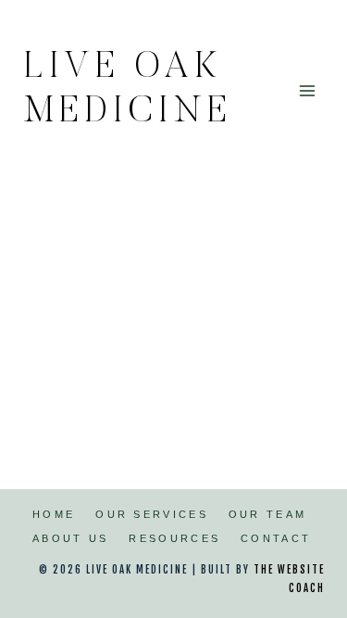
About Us (70, 538)
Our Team (267, 514)
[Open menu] (307, 90)
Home (53, 514)
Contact (276, 538)
